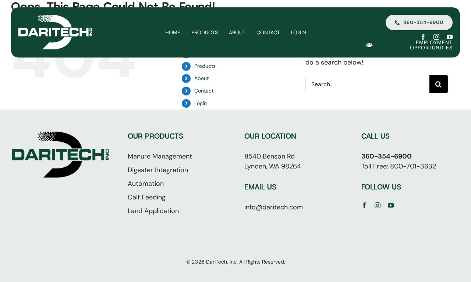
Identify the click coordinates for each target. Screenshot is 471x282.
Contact (203, 90)
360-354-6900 (386, 156)
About (201, 78)
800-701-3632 (413, 166)
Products (205, 66)
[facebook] (423, 37)
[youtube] (450, 37)
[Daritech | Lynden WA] (55, 18)
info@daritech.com (273, 207)
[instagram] (436, 37)
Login (200, 103)
